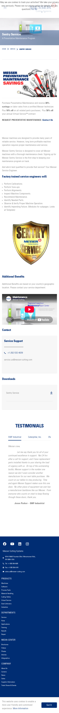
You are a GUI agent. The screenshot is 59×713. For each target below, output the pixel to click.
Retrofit (3, 631)
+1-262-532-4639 (15, 353)
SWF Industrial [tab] (14, 437)
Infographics (5, 658)
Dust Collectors (6, 604)
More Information (20, 708)
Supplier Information (8, 682)
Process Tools (6, 590)
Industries (4, 607)
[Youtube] (12, 544)
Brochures (4, 644)
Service (3, 617)
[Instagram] (27, 544)
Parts (3, 621)
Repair (3, 634)
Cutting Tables (6, 597)
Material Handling (7, 593)
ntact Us (49, 119)
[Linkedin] (19, 544)
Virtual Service (6, 600)
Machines (4, 583)
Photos (3, 651)
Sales (3, 678)
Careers (4, 672)
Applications (5, 624)
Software (4, 587)
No (36, 9)
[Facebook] (4, 544)
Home (4, 49)
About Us (4, 668)
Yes (32, 9)
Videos (3, 648)
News (3, 675)
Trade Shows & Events (8, 685)
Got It (49, 704)
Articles (3, 655)
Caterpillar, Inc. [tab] (35, 437)
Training (4, 627)
